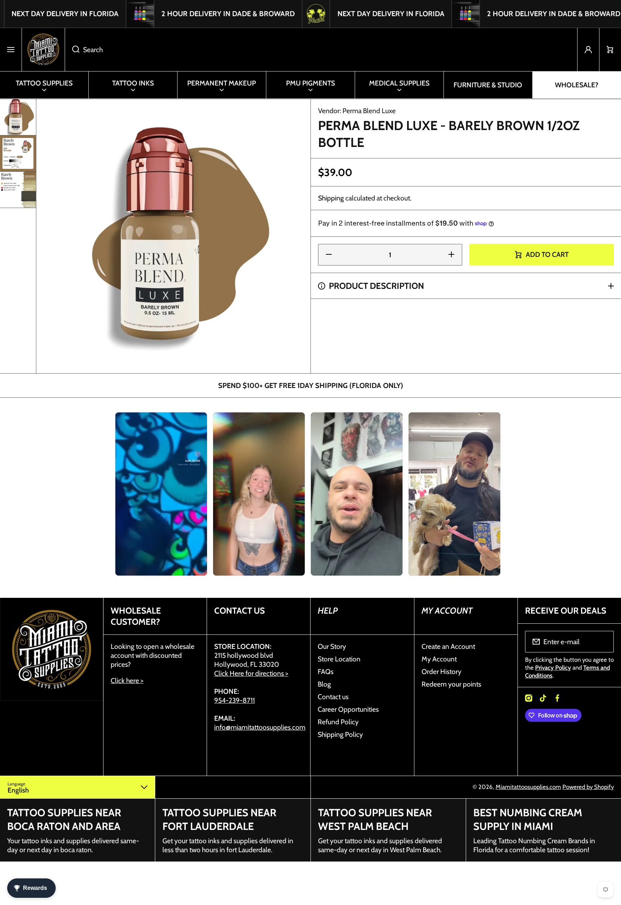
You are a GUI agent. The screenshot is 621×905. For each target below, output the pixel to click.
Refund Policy (338, 721)
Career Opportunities (348, 709)
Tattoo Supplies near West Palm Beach (375, 819)
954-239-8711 (234, 700)
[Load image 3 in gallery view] (18, 190)
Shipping (331, 198)
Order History (441, 671)
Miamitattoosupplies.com (528, 786)
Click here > (127, 680)
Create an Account (448, 646)
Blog (324, 684)
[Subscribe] (604, 641)
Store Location (339, 659)
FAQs (326, 671)
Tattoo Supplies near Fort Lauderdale (219, 819)
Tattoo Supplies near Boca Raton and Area (64, 819)
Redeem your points (451, 684)
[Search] (72, 49)
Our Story (332, 646)
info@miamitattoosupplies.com (259, 727)
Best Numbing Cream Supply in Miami (527, 819)
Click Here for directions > (251, 673)
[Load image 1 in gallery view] (18, 117)
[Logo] (43, 49)
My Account (439, 659)
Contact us (333, 696)
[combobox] (321, 49)
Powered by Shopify (588, 786)
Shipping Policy (340, 734)
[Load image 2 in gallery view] (18, 153)
